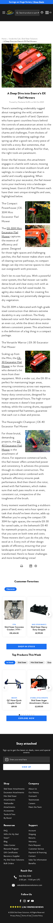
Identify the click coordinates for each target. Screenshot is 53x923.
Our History (34, 792)
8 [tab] (33, 715)
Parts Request (35, 845)
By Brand (7, 818)
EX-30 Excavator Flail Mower (12, 362)
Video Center (9, 845)
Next (48, 614)
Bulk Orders (9, 863)
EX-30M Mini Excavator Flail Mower (12, 232)
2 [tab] (21, 715)
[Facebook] (17, 566)
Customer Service (36, 849)
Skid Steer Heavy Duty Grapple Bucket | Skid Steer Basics (39, 628)
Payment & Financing (37, 852)
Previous (4, 614)
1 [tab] (19, 715)
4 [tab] (25, 715)
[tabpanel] (14, 617)
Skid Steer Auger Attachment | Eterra (39, 701)
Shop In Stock (26, 646)
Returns (32, 838)
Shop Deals (38, 2)
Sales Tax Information (38, 860)
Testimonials (34, 800)
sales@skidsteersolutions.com (29, 885)
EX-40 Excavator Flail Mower (12, 445)
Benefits (32, 863)
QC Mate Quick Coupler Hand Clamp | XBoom (14, 702)
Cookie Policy (38, 916)
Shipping (32, 834)
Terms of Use (26, 916)
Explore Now (26, 718)
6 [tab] (29, 715)
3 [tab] (23, 715)
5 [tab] (27, 715)
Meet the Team (35, 807)
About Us (33, 789)
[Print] (21, 566)
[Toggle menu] (3, 12)
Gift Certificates (11, 852)
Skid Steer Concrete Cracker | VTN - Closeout (14, 628)
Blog (5, 841)
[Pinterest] (35, 566)
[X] (26, 566)
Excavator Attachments (14, 792)
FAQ (5, 830)
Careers (32, 803)
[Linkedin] (30, 566)
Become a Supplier (12, 856)
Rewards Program (11, 849)
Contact (32, 856)
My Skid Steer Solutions (14, 860)
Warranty (32, 841)
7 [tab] (31, 715)
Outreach (33, 796)
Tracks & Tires (9, 814)
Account (32, 830)
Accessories (9, 810)
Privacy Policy (15, 916)
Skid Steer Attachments (14, 789)
